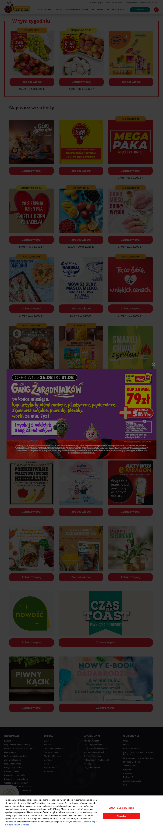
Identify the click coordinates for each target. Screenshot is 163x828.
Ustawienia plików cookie (121, 808)
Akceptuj (121, 816)
